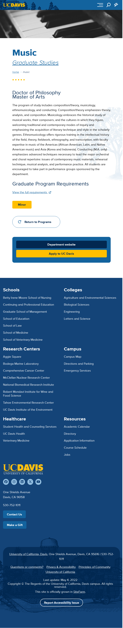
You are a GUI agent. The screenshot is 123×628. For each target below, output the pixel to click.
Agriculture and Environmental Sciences (90, 297)
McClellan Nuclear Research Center (26, 377)
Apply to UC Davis (61, 253)
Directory (70, 433)
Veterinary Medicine (16, 440)
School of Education (16, 318)
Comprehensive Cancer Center (23, 370)
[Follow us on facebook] (6, 482)
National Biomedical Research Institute (28, 384)
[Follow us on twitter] (30, 482)
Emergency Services (77, 370)
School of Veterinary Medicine (23, 339)
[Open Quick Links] (116, 5)
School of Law (12, 325)
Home (15, 72)
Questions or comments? (26, 567)
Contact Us (14, 514)
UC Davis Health (14, 433)
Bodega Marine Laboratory (21, 363)
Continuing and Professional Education (28, 304)
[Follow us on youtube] (38, 482)
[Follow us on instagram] (14, 482)
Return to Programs (38, 222)
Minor (22, 204)
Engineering (72, 311)
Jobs (67, 454)
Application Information (79, 440)
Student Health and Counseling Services (30, 426)
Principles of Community (94, 567)
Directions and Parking (79, 363)
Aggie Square (12, 356)
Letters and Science (77, 318)
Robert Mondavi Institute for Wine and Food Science (28, 393)
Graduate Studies (35, 62)
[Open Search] (108, 5)
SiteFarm (79, 591)
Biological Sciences (76, 304)
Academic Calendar (77, 426)
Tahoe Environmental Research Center (28, 402)
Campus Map (72, 356)
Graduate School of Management (25, 311)
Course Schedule (75, 447)
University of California (60, 572)
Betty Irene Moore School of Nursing (27, 297)
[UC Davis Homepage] (14, 5)
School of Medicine (15, 332)
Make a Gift (15, 525)
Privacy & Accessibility (61, 567)
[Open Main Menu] (100, 5)
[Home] (23, 469)
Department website (61, 244)
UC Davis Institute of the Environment (28, 409)
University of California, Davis (28, 554)
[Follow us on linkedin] (22, 482)
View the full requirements (30, 192)
